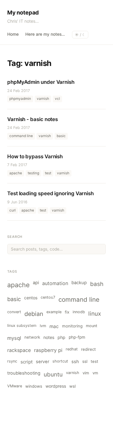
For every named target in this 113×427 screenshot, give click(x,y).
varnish (72, 372)
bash (96, 284)
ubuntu (53, 374)
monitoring (72, 326)
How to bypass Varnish (35, 156)
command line (78, 299)
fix (67, 312)
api (36, 282)
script (26, 362)
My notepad (23, 12)
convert (14, 312)
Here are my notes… (45, 34)
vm (95, 372)
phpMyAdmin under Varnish (40, 82)
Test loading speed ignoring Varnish (50, 193)
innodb (79, 312)
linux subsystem (21, 325)
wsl (72, 386)
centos (30, 297)
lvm (43, 326)
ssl (84, 361)
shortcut (60, 361)
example (53, 312)
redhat (72, 349)
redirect (88, 349)
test (94, 361)
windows (33, 386)
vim (86, 372)
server (42, 361)
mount (91, 326)
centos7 (48, 297)
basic (14, 299)
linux (94, 313)
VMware (14, 386)
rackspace (19, 350)
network (32, 337)
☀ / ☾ (80, 34)
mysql (14, 338)
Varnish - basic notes (32, 119)
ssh (75, 361)
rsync (12, 361)
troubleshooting (23, 373)
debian (33, 313)
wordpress (56, 386)
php (61, 337)
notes (48, 337)
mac (54, 326)
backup (79, 282)
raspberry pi (48, 350)
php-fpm (77, 337)
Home (13, 34)
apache (18, 285)
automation (55, 283)
